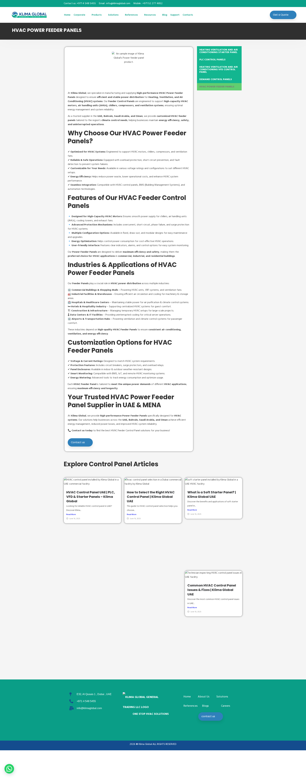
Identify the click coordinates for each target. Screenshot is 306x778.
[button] (9, 769)
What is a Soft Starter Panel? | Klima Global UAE (211, 494)
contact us (208, 716)
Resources (150, 15)
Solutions (113, 15)
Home (67, 15)
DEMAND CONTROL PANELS (215, 79)
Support (174, 15)
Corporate (79, 15)
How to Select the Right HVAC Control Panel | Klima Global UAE (151, 496)
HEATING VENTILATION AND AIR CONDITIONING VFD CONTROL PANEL (218, 69)
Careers (225, 706)
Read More (71, 514)
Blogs (205, 706)
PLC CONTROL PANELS (212, 60)
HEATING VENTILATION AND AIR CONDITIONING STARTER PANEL (218, 51)
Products (97, 15)
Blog (164, 15)
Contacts (188, 15)
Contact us (78, 442)
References (131, 15)
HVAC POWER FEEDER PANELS (216, 87)
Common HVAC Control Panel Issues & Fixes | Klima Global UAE (211, 590)
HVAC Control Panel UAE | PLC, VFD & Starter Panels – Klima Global (90, 496)
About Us (203, 696)
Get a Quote (280, 15)
